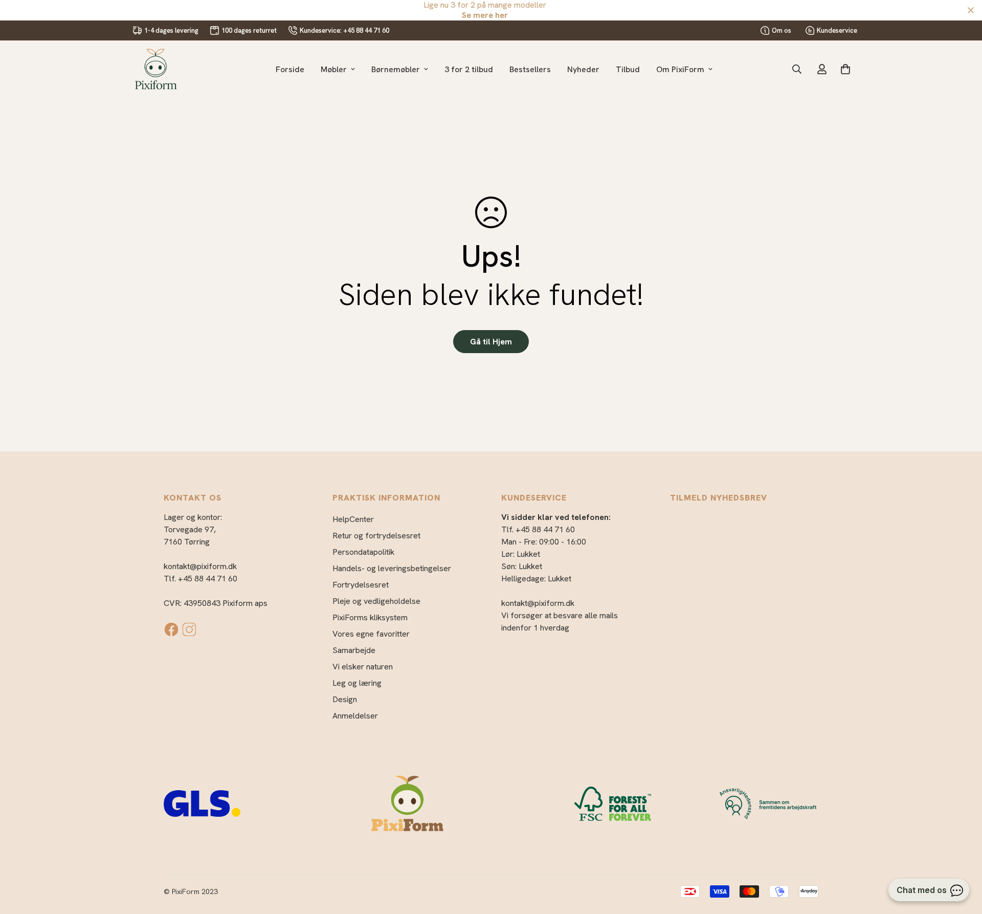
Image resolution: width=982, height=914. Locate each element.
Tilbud (628, 69)
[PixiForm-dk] (156, 69)
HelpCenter (353, 519)
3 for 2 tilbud (468, 69)
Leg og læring (357, 683)
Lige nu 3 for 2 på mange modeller (484, 10)
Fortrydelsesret (360, 584)
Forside (290, 69)
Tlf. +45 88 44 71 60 (200, 578)
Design (344, 699)
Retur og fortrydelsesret (376, 535)
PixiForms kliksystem (370, 617)
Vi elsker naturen (362, 666)
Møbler (334, 69)
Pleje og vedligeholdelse (376, 601)
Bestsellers (530, 69)
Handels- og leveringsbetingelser (391, 568)
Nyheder (583, 69)
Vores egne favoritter (371, 633)
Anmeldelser (355, 715)
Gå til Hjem (491, 341)
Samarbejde (353, 650)
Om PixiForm (680, 69)
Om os (781, 30)
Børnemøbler (395, 69)
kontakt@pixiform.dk (200, 566)
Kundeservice (837, 30)
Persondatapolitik (363, 552)
